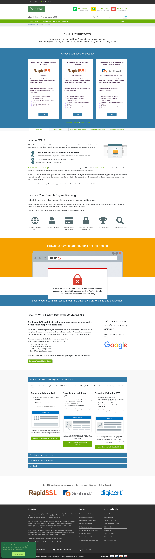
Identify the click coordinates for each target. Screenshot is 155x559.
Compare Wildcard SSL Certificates (40, 361)
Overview (39, 129)
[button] (77, 379)
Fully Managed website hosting (88, 520)
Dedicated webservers (85, 527)
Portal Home (31, 24)
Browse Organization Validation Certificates (77, 444)
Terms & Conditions (110, 520)
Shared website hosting (85, 514)
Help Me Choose (85, 122)
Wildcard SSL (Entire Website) (78, 129)
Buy (43, 114)
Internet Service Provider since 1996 (42, 17)
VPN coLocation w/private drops (88, 540)
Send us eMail (47, 2)
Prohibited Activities (110, 540)
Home (31, 21)
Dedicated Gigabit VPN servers (88, 537)
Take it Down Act (109, 533)
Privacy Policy (108, 517)
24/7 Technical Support (38, 549)
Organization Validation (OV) (98, 129)
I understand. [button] (19, 554)
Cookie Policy (108, 514)
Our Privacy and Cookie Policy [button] (13, 549)
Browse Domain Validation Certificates (45, 438)
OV (96, 168)
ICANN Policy (108, 530)
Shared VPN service (85, 533)
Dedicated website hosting (86, 517)
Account (122, 21)
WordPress (56, 21)
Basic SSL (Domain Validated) (38, 168)
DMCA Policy (108, 527)
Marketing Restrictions (111, 537)
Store (36, 21)
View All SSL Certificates (72, 122)
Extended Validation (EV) (117, 129)
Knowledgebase (46, 21)
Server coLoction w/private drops (88, 530)
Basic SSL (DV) (58, 129)
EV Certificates (106, 168)
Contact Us (65, 21)
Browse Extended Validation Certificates (109, 447)
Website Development (85, 523)
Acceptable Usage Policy (111, 523)
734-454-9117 (34, 2)
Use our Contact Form (64, 549)
